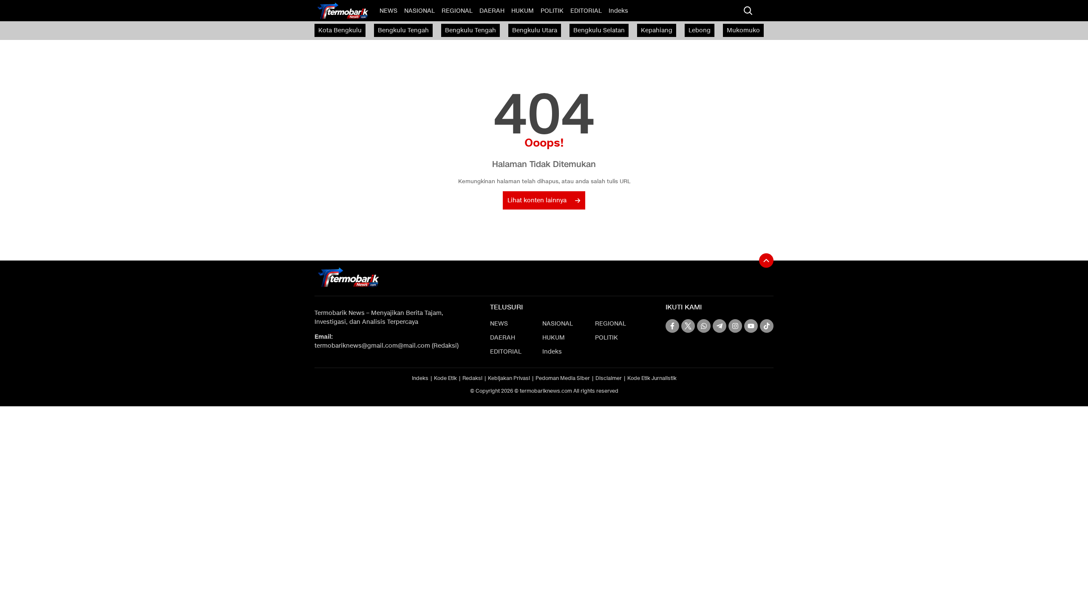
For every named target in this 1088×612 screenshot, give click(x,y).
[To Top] (766, 260)
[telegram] (719, 326)
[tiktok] (767, 326)
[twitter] (688, 326)
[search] (748, 10)
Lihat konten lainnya (537, 200)
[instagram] (735, 326)
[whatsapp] (704, 326)
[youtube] (751, 326)
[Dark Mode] (765, 10)
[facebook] (672, 326)
